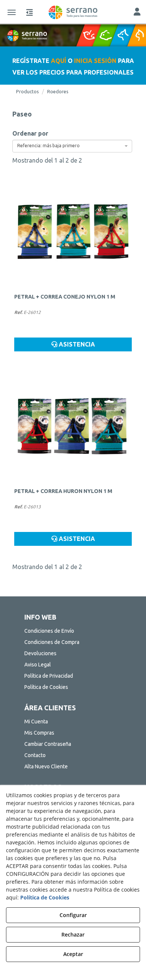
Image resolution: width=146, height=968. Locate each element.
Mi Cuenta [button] (36, 722)
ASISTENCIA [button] (76, 344)
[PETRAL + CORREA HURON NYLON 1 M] (73, 426)
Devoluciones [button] (40, 653)
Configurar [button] (73, 915)
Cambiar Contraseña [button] (47, 744)
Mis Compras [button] (39, 733)
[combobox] (72, 146)
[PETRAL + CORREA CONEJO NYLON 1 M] (73, 232)
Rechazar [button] (73, 934)
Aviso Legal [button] (37, 665)
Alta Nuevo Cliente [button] (46, 766)
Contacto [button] (35, 755)
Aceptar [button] (73, 954)
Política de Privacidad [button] (48, 676)
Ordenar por (30, 133)
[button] (73, 12)
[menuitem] (73, 630)
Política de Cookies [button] (46, 687)
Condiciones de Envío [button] (49, 631)
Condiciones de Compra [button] (51, 642)
